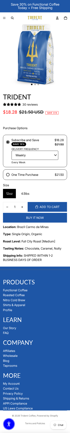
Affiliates (9, 351)
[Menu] (4, 18)
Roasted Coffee (14, 295)
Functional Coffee (15, 290)
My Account (11, 383)
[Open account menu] (57, 18)
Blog (6, 361)
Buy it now (35, 218)
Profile (7, 310)
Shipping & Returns (16, 398)
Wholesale (10, 356)
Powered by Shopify (47, 415)
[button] (9, 424)
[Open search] (12, 18)
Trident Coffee (28, 415)
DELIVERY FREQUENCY (25, 149)
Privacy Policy (13, 393)
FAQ (6, 333)
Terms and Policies (35, 423)
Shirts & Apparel (14, 305)
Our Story (9, 328)
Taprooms (10, 365)
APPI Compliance (15, 403)
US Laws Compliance (18, 408)
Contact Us (10, 388)
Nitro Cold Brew (14, 300)
